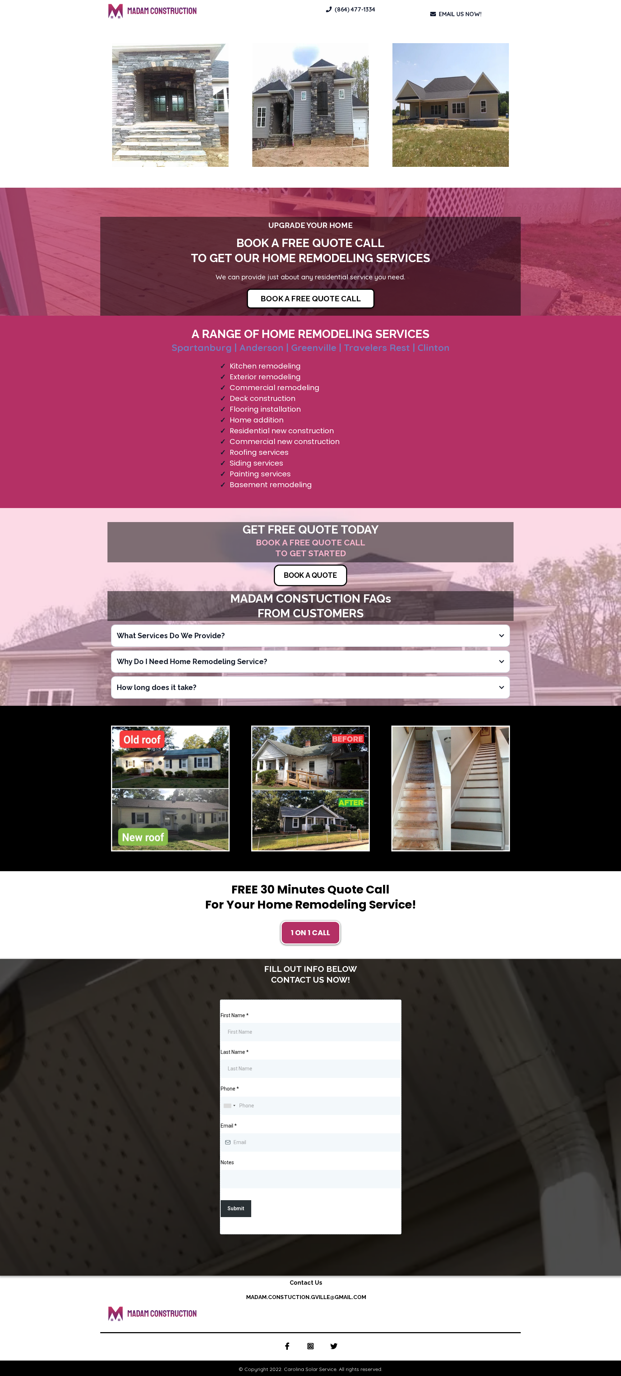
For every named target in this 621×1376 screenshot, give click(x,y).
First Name (235, 1015)
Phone (230, 1089)
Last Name (235, 1052)
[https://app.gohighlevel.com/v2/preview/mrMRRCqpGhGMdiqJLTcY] (205, 11)
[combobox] (229, 1106)
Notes (227, 1162)
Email (229, 1126)
